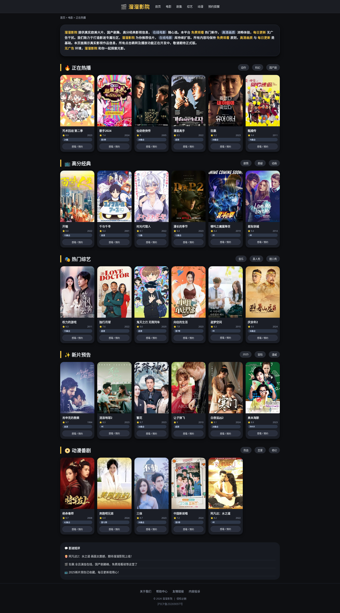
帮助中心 (162, 591)
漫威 (274, 354)
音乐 (241, 259)
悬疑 (260, 163)
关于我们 (145, 591)
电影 (168, 7)
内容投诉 (194, 591)
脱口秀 (273, 259)
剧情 (245, 163)
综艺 (190, 7)
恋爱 (260, 450)
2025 (245, 354)
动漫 (200, 7)
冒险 (260, 354)
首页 (158, 7)
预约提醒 (214, 7)
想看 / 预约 (77, 146)
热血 (245, 450)
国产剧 (273, 67)
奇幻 (274, 450)
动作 (243, 67)
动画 (274, 163)
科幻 (257, 67)
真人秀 (256, 259)
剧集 (179, 7)
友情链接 (178, 591)
